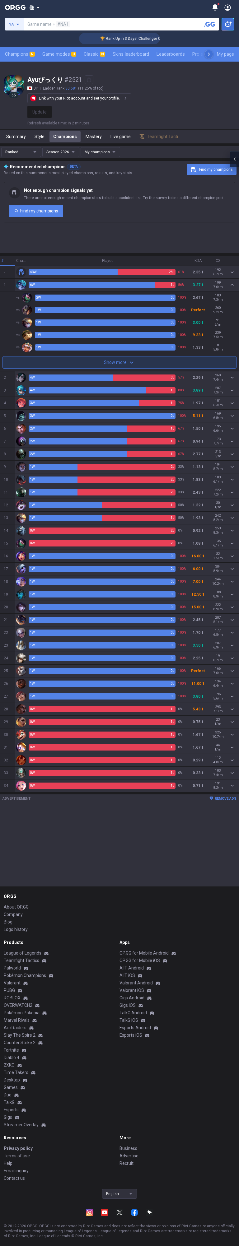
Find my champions (216, 169)
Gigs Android (132, 997)
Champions (19, 54)
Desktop (12, 1079)
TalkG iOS (129, 1020)
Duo (8, 1094)
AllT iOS (127, 975)
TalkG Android (133, 1012)
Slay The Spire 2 (19, 1035)
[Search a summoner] (209, 24)
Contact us (14, 1178)
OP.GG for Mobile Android (144, 953)
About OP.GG (16, 906)
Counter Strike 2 (19, 1042)
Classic (94, 54)
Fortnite (11, 1050)
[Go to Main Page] (15, 7)
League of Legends (22, 953)
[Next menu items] (208, 54)
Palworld (12, 967)
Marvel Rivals (17, 1020)
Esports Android (135, 1027)
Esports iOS (131, 1035)
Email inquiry (16, 1170)
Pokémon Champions (25, 975)
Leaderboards (171, 54)
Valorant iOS (132, 990)
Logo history (16, 929)
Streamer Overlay (21, 1124)
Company (13, 914)
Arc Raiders (15, 1027)
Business (128, 1148)
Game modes (58, 54)
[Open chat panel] (234, 159)
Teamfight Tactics (21, 960)
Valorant (12, 982)
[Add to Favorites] (89, 79)
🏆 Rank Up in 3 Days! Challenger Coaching (128, 38)
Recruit (127, 1163)
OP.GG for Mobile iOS (140, 960)
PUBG (9, 990)
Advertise (129, 1155)
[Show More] (34, 7)
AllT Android (132, 967)
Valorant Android (136, 982)
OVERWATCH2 (18, 1005)
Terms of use (17, 1155)
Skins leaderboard (131, 54)
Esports (11, 1109)
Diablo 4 (11, 1057)
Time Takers (16, 1072)
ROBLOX (12, 997)
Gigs (8, 1117)
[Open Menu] (227, 7)
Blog (8, 921)
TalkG (9, 1102)
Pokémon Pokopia (22, 1012)
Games (11, 1087)
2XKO (9, 1064)
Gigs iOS (128, 1005)
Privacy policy (18, 1148)
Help (8, 1163)
